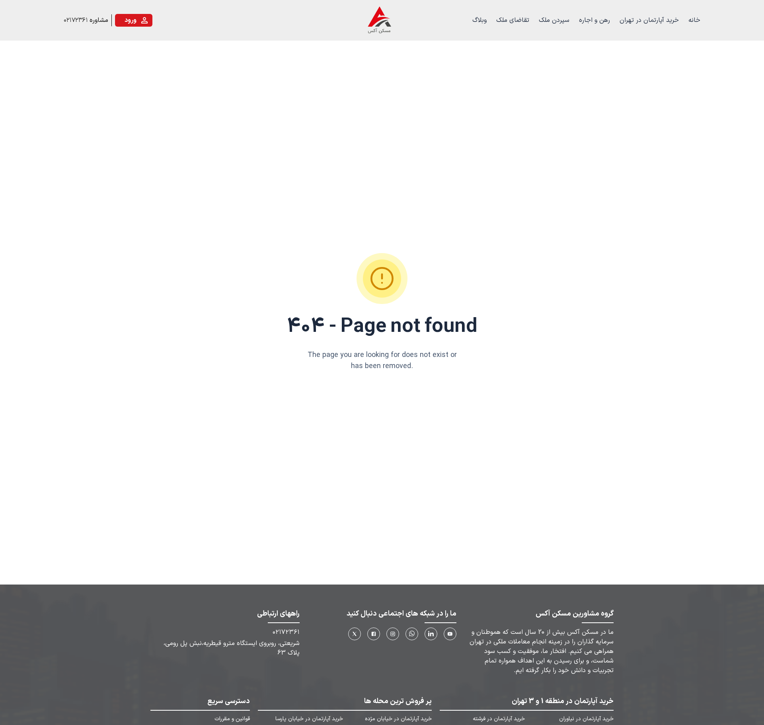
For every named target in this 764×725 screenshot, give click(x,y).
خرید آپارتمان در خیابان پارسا (309, 719)
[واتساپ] (411, 634)
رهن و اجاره (594, 20)
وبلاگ (479, 20)
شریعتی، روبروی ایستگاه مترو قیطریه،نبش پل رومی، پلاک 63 (231, 648)
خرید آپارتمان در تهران (649, 20)
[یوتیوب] (450, 634)
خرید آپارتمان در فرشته (499, 719)
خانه (694, 20)
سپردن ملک (554, 20)
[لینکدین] (431, 634)
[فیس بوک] (373, 634)
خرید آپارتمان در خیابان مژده (398, 719)
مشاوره (99, 20)
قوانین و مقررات (232, 719)
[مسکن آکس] (379, 20)
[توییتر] (354, 634)
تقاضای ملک (512, 20)
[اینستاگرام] (392, 634)
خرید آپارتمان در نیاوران (586, 719)
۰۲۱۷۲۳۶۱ (76, 20)
